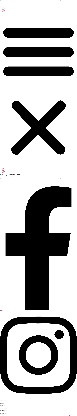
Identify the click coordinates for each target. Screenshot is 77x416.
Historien (3, 10)
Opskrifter (3, 8)
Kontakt (3, 11)
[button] (38, 90)
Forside (3, 7)
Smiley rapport (2, 414)
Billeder (3, 9)
